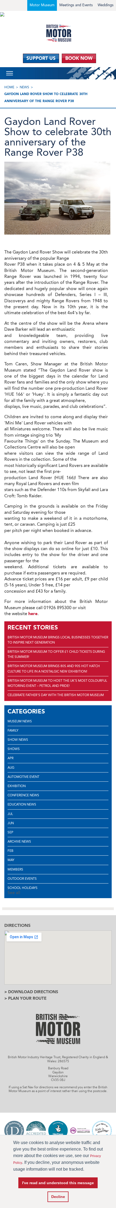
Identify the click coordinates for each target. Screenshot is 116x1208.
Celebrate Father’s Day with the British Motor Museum (56, 695)
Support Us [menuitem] (41, 58)
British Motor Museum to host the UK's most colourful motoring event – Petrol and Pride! (57, 683)
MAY (11, 860)
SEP (10, 832)
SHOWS (14, 749)
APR (10, 758)
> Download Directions (31, 991)
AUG (11, 767)
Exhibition (17, 786)
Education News (22, 804)
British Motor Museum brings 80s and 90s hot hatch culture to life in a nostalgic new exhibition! (54, 668)
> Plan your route (25, 998)
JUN (11, 823)
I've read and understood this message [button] (58, 1183)
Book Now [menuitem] (79, 58)
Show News (18, 740)
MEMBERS (15, 869)
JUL (10, 814)
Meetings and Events (76, 5)
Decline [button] (58, 1196)
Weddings (106, 5)
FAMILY (13, 730)
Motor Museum (42, 5)
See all (14, 892)
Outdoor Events (22, 879)
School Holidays (22, 888)
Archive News (19, 841)
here (32, 613)
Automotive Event (23, 777)
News (24, 87)
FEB (10, 851)
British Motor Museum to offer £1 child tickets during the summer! (56, 654)
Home (9, 87)
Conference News (23, 795)
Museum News (20, 721)
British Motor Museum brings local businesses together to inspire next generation (58, 639)
